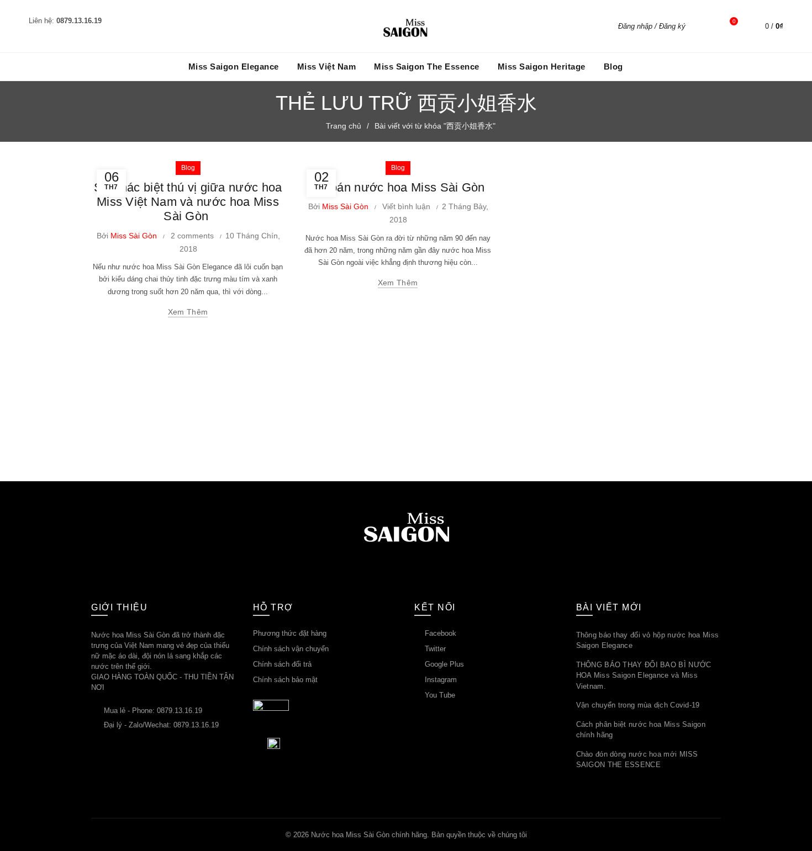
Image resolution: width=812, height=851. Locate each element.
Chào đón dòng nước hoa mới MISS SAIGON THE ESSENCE (637, 759)
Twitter (435, 649)
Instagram (441, 680)
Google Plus (444, 664)
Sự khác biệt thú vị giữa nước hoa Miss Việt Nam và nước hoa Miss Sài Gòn (188, 202)
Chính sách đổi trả (282, 664)
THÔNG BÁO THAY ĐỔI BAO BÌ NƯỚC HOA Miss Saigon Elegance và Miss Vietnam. (643, 675)
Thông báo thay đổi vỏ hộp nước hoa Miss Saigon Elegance (647, 640)
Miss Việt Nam (326, 66)
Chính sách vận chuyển (291, 649)
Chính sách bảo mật (285, 680)
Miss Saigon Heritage (542, 66)
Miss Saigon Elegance (233, 66)
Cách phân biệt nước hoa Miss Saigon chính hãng (641, 730)
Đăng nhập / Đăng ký (652, 26)
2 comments (192, 235)
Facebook (440, 633)
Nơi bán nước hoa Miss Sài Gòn (397, 187)
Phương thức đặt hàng (289, 633)
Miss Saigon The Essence (426, 66)
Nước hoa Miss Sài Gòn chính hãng (369, 835)
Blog (613, 66)
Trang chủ (343, 125)
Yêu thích (733, 21)
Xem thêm (188, 311)
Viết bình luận (406, 206)
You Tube (440, 695)
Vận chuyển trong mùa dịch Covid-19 (638, 705)
